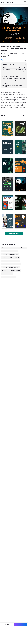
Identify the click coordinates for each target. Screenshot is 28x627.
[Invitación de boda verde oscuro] (20, 147)
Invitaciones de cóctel (7, 273)
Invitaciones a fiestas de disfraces (9, 251)
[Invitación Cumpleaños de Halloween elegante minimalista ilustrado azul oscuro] (20, 165)
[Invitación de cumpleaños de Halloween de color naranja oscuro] (20, 221)
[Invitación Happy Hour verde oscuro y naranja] (7, 128)
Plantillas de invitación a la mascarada (10, 260)
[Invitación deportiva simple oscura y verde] (20, 202)
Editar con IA (22, 625)
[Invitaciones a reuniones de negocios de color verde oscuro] (7, 221)
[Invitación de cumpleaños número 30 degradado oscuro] (20, 128)
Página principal (4, 5)
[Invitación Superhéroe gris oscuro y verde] (7, 184)
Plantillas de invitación (22, 5)
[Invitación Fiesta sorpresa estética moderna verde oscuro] (7, 165)
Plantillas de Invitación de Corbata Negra (11, 264)
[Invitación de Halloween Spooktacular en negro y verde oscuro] (20, 184)
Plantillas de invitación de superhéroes (11, 267)
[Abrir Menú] (25, 2)
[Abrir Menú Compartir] (25, 59)
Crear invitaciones (12, 5)
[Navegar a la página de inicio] (7, 2)
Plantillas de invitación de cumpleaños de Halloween (14, 247)
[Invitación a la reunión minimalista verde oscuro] (7, 147)
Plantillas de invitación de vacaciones (10, 257)
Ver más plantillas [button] (14, 233)
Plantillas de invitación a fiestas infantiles (11, 270)
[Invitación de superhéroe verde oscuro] (7, 202)
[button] (7, 624)
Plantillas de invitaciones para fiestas (10, 254)
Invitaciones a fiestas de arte (8, 276)
